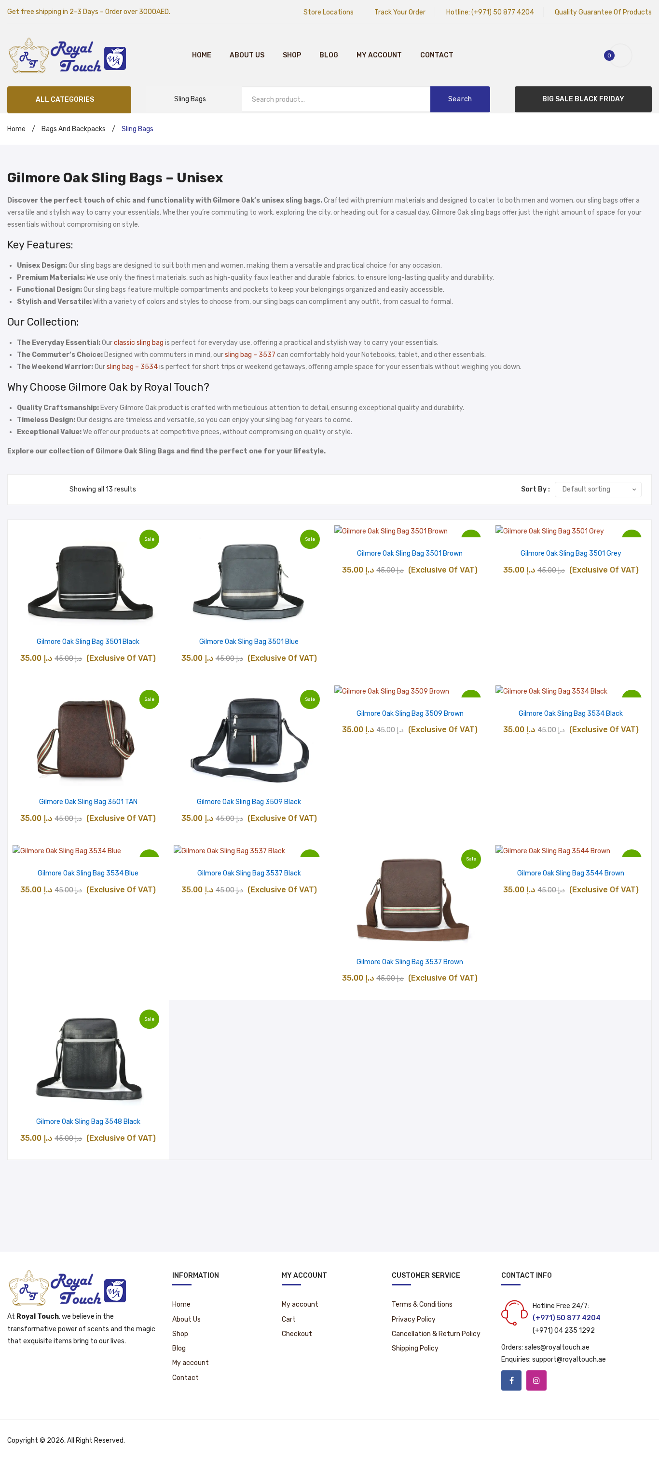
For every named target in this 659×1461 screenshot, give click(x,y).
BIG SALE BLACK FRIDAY (583, 99)
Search (460, 99)
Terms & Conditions (422, 1304)
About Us (247, 55)
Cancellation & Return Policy (436, 1334)
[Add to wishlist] (63, 615)
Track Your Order (400, 12)
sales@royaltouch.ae (557, 1347)
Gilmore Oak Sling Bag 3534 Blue (88, 873)
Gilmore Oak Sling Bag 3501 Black (88, 642)
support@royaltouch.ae (569, 1359)
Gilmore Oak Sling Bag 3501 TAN (88, 802)
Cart (289, 1319)
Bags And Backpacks (73, 129)
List (36, 489)
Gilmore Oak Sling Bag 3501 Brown (410, 553)
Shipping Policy (415, 1348)
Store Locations (328, 12)
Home (201, 55)
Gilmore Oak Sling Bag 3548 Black (88, 1122)
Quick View (112, 615)
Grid (22, 489)
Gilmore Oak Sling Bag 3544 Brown (570, 873)
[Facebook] (511, 1380)
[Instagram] (536, 1380)
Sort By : (535, 489)
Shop (292, 55)
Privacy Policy (414, 1319)
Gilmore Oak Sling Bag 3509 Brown (410, 714)
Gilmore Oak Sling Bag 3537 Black (249, 873)
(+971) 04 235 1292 (564, 1330)
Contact (436, 55)
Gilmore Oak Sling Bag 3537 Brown (410, 962)
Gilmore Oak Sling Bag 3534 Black (571, 714)
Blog (328, 55)
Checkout (297, 1334)
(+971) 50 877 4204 (502, 12)
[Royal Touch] (67, 55)
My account (379, 55)
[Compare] (88, 615)
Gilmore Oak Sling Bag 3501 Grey (571, 553)
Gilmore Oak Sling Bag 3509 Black (249, 802)
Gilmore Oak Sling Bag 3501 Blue (249, 642)
